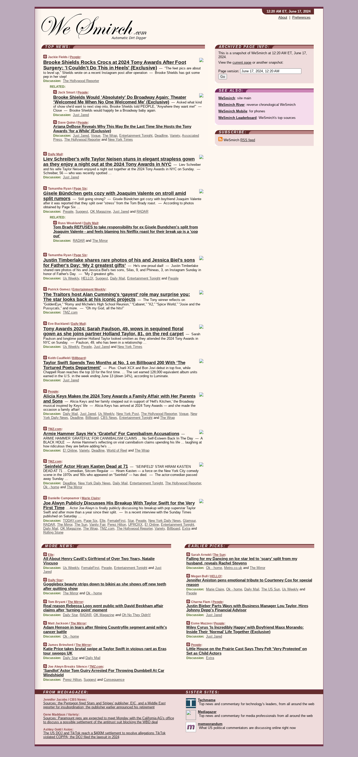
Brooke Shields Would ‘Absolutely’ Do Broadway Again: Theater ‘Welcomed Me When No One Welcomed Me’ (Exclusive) (119, 100)
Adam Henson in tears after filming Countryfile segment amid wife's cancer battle (105, 629)
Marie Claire (91, 498)
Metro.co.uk (233, 568)
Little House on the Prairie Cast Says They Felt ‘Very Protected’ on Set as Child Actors (246, 650)
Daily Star (55, 580)
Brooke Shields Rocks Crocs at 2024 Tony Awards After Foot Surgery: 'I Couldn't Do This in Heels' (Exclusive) (114, 64)
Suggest (81, 211)
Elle (102, 521)
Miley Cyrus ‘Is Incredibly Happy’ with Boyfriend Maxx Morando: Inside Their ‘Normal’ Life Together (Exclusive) (245, 629)
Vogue (95, 136)
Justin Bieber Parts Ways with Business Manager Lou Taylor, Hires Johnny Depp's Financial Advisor (247, 608)
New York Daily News (94, 483)
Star (131, 521)
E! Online (70, 450)
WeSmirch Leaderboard (237, 118)
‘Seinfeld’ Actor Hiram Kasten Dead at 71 (85, 466)
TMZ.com (70, 312)
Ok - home (51, 487)
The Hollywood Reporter (81, 81)
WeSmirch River (231, 105)
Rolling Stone (53, 532)
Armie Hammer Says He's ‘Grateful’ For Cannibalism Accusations (111, 433)
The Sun (80, 524)
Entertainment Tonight (136, 136)
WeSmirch (226, 98)
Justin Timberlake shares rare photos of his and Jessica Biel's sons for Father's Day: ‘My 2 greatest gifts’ (119, 262)
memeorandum (210, 724)
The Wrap (109, 136)
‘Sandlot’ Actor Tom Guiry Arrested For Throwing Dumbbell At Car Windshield (103, 672)
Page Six (80, 188)
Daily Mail (55, 154)
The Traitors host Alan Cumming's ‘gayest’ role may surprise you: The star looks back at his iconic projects (116, 297)
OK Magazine (100, 211)
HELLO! (87, 278)
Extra (186, 528)
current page (241, 62)
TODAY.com (72, 521)
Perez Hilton (116, 524)
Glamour (189, 521)
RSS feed (247, 140)
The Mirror (100, 241)
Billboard (78, 358)
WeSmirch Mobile (232, 111)
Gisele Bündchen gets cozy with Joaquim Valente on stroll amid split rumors (114, 196)
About (282, 17)
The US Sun (270, 589)
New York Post (127, 414)
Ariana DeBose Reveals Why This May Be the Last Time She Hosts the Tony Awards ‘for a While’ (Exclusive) (122, 128)
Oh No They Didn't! (136, 615)
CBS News (109, 418)
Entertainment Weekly (88, 289)
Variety (175, 136)
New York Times (120, 139)
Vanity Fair (97, 524)
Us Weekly (71, 278)
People (75, 57)
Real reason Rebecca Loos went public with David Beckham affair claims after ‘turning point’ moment (103, 608)
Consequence (114, 680)
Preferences (301, 17)
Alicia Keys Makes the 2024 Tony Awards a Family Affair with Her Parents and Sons (119, 398)
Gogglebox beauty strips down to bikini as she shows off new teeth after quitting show (104, 586)
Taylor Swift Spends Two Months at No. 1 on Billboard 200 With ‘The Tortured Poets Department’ (114, 365)
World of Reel (117, 450)
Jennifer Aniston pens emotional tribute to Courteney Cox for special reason (249, 582)
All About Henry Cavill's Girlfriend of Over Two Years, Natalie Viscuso (99, 560)
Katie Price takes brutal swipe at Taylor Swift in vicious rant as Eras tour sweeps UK (104, 650)
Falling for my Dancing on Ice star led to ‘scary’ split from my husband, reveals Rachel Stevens (241, 560)
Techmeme (206, 700)
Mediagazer (207, 712)
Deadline (161, 136)
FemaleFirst (116, 521)
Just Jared (81, 115)
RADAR (142, 211)
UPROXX (135, 524)
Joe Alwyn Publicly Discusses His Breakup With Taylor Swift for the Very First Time (119, 505)
